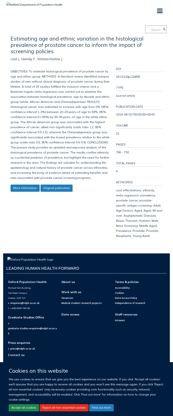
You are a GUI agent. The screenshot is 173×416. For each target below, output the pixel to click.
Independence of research (130, 303)
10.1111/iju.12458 (128, 76)
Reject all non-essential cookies (64, 407)
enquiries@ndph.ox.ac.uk (24, 303)
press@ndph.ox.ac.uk (22, 348)
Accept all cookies (23, 407)
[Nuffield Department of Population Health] (34, 3)
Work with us (71, 292)
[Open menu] (160, 11)
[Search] (164, 29)
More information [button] (25, 188)
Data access (70, 314)
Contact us (16, 355)
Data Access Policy (126, 297)
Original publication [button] (56, 188)
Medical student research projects (81, 303)
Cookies (119, 292)
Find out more (101, 407)
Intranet (120, 320)
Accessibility (122, 287)
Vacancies (67, 297)
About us (68, 282)
